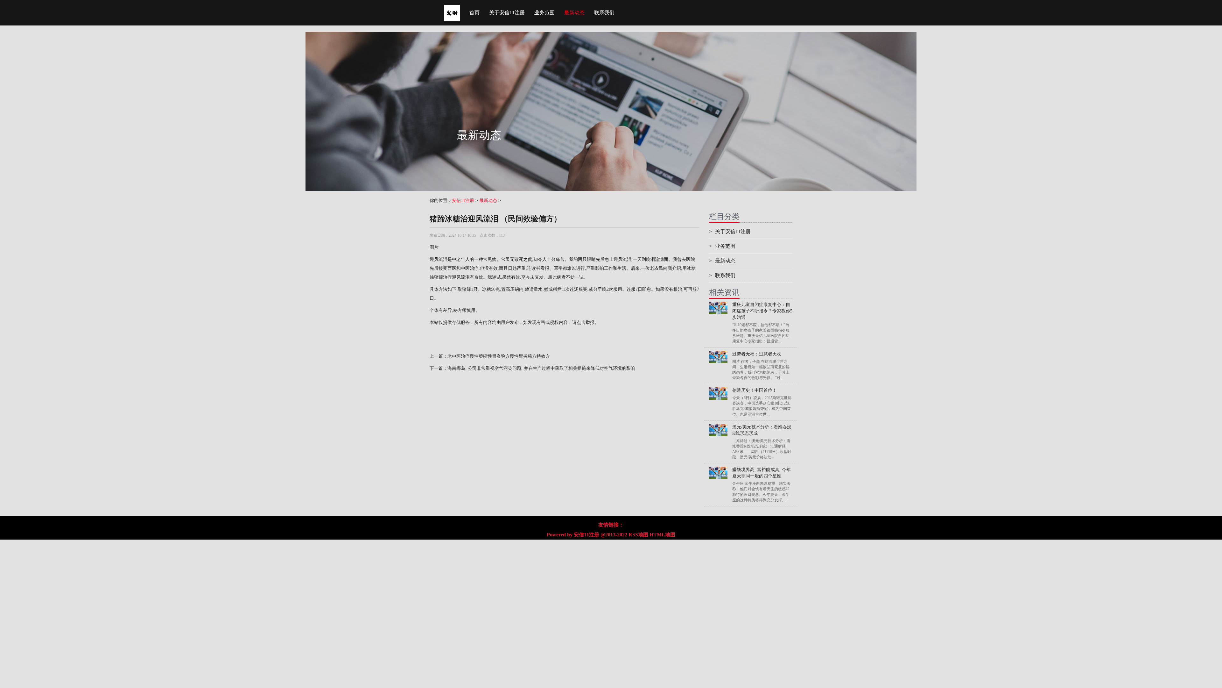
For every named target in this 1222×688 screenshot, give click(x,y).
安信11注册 (463, 200)
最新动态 (574, 12)
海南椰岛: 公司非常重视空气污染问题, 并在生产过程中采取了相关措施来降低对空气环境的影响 (541, 368)
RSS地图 (638, 534)
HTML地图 (662, 534)
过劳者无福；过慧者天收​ (756, 354)
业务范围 (544, 12)
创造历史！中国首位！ (754, 390)
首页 (474, 12)
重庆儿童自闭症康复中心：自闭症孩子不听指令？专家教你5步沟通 (762, 311)
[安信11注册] (452, 8)
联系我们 (604, 12)
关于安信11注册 (507, 12)
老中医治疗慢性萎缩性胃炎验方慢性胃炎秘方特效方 (498, 356)
